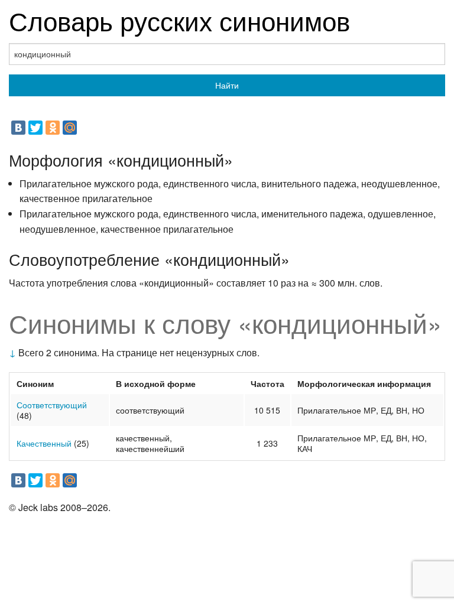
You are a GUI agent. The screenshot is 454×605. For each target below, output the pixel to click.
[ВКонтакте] (18, 128)
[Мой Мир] (70, 128)
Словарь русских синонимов (179, 19)
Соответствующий (52, 405)
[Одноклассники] (53, 128)
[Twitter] (35, 128)
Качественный (44, 443)
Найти (227, 85)
